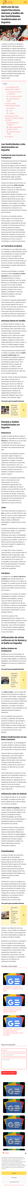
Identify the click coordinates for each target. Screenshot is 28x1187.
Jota (10, 111)
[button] (25, 1153)
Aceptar (14, 1173)
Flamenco (12, 108)
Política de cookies (8, 1185)
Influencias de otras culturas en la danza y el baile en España (14, 118)
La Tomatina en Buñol (15, 96)
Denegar (14, 1177)
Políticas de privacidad (18, 1185)
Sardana (11, 113)
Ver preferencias (14, 1182)
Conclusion (9, 136)
